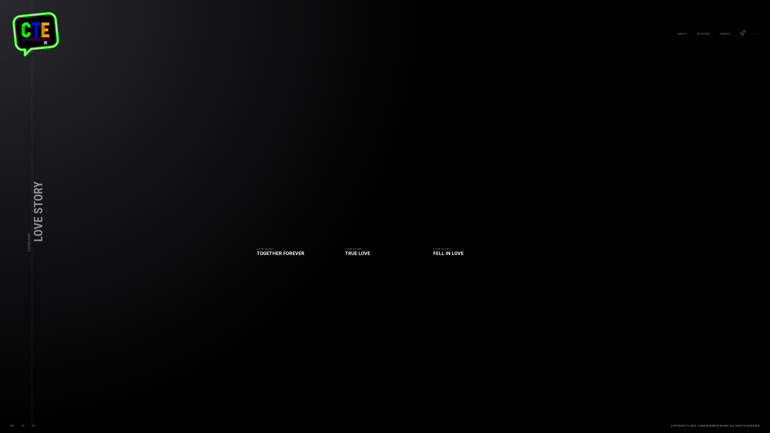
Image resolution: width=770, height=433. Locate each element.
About (682, 33)
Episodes (703, 33)
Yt (23, 425)
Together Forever (280, 253)
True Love (357, 253)
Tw (12, 425)
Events (725, 33)
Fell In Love (448, 253)
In (33, 425)
